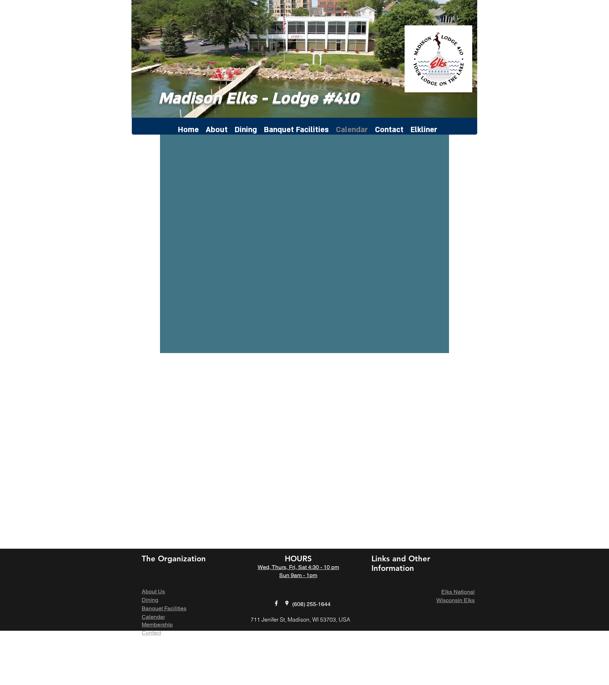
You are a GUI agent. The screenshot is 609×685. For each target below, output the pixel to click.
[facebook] (276, 603)
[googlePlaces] (286, 603)
